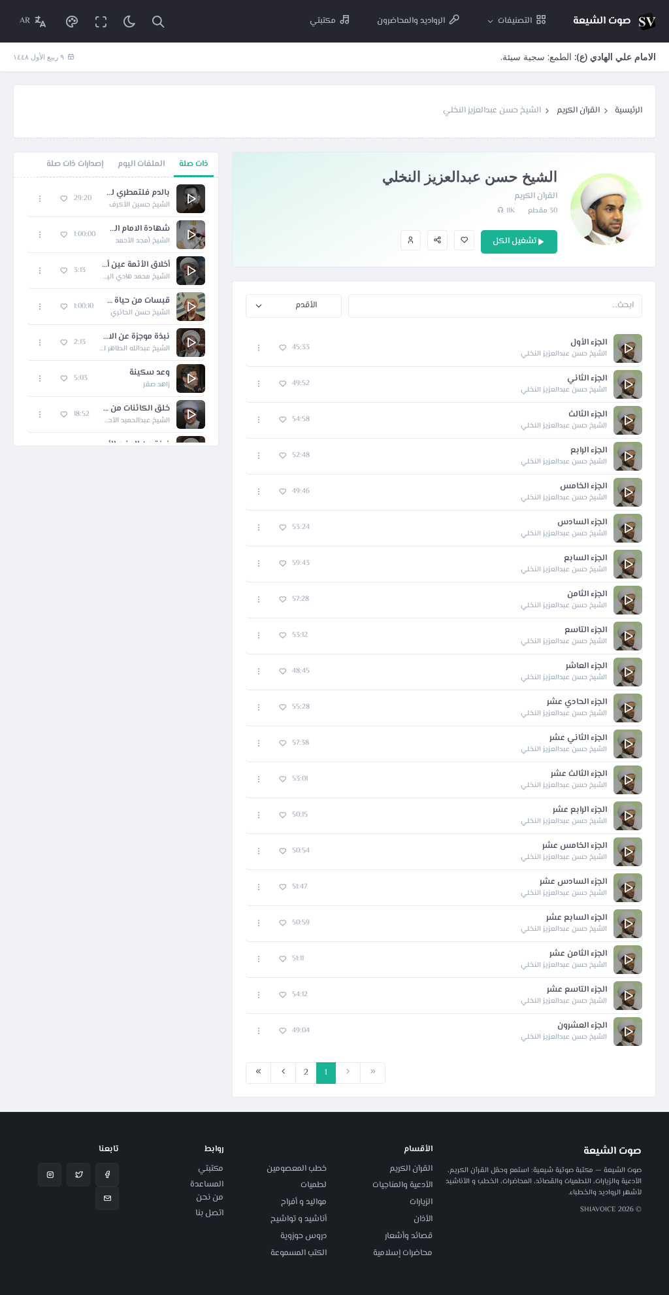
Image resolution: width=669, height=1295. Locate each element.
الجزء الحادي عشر (577, 702)
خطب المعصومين (297, 1168)
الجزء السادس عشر (573, 882)
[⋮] (259, 348)
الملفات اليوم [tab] (141, 164)
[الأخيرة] (258, 1073)
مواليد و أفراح (304, 1202)
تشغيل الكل (514, 241)
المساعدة (206, 1184)
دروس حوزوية (303, 1236)
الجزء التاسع (585, 630)
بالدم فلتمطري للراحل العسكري (137, 193)
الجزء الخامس (583, 486)
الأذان (423, 1219)
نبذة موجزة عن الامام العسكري (134, 337)
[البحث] (158, 21)
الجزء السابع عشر (576, 918)
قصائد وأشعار (408, 1236)
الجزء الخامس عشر (574, 846)
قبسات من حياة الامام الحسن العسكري (138, 301)
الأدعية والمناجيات (402, 1185)
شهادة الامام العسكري (139, 229)
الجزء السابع (585, 558)
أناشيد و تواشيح (298, 1219)
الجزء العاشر (586, 666)
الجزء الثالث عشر (579, 774)
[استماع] (627, 348)
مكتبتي (210, 1168)
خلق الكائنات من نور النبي (136, 409)
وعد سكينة (149, 373)
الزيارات (421, 1202)
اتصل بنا (209, 1213)
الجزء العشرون (582, 1026)
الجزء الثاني (587, 379)
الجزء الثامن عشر (578, 954)
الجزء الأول (588, 343)
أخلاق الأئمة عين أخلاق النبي (134, 265)
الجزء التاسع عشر (577, 990)
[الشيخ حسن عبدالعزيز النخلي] (410, 240)
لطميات (314, 1185)
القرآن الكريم (578, 110)
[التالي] (283, 1073)
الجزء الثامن (587, 594)
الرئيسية (628, 110)
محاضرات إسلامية (402, 1253)
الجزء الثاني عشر (578, 738)
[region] (116, 312)
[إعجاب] (464, 240)
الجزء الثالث (587, 415)
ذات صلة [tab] (193, 164)
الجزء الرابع (588, 451)
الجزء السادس (582, 522)
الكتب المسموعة (298, 1253)
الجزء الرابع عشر (580, 810)
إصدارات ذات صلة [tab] (74, 164)
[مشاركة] (437, 240)
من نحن (209, 1197)
